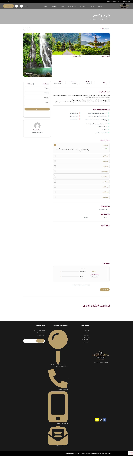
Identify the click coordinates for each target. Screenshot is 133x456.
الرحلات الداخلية (83, 6)
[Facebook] (104, 419)
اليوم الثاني (105, 156)
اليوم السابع (105, 181)
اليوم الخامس (104, 171)
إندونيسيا (102, 19)
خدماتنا (62, 6)
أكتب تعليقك (105, 289)
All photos (29, 73)
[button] (21, 6)
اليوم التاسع (105, 192)
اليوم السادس (104, 176)
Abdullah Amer (37, 130)
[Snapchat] (97, 419)
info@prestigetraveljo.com (113, 1)
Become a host (8, 6)
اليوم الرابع (105, 166)
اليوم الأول (105, 145)
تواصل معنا (54, 6)
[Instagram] (101, 419)
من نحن (92, 6)
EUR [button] (26, 6)
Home (108, 19)
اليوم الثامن (105, 187)
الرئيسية (100, 6)
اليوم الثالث (105, 161)
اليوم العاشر (105, 197)
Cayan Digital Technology (103, 453)
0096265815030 (126, 1)
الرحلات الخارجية (72, 6)
